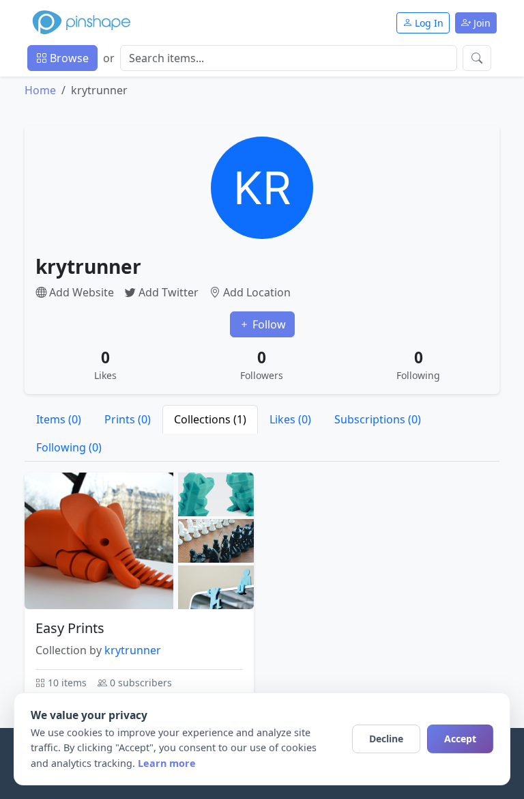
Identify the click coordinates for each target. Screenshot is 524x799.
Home (40, 90)
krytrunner (132, 650)
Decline (386, 738)
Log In (427, 22)
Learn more (167, 763)
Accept (460, 738)
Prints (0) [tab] (127, 419)
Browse (68, 58)
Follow (268, 324)
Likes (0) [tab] (290, 419)
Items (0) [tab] (58, 419)
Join (481, 22)
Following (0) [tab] (69, 447)
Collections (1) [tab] (210, 419)
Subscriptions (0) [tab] (377, 419)
